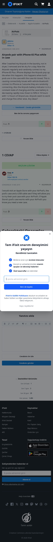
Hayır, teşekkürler (26, 306)
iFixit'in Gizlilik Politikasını (17, 295)
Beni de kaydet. (26, 287)
